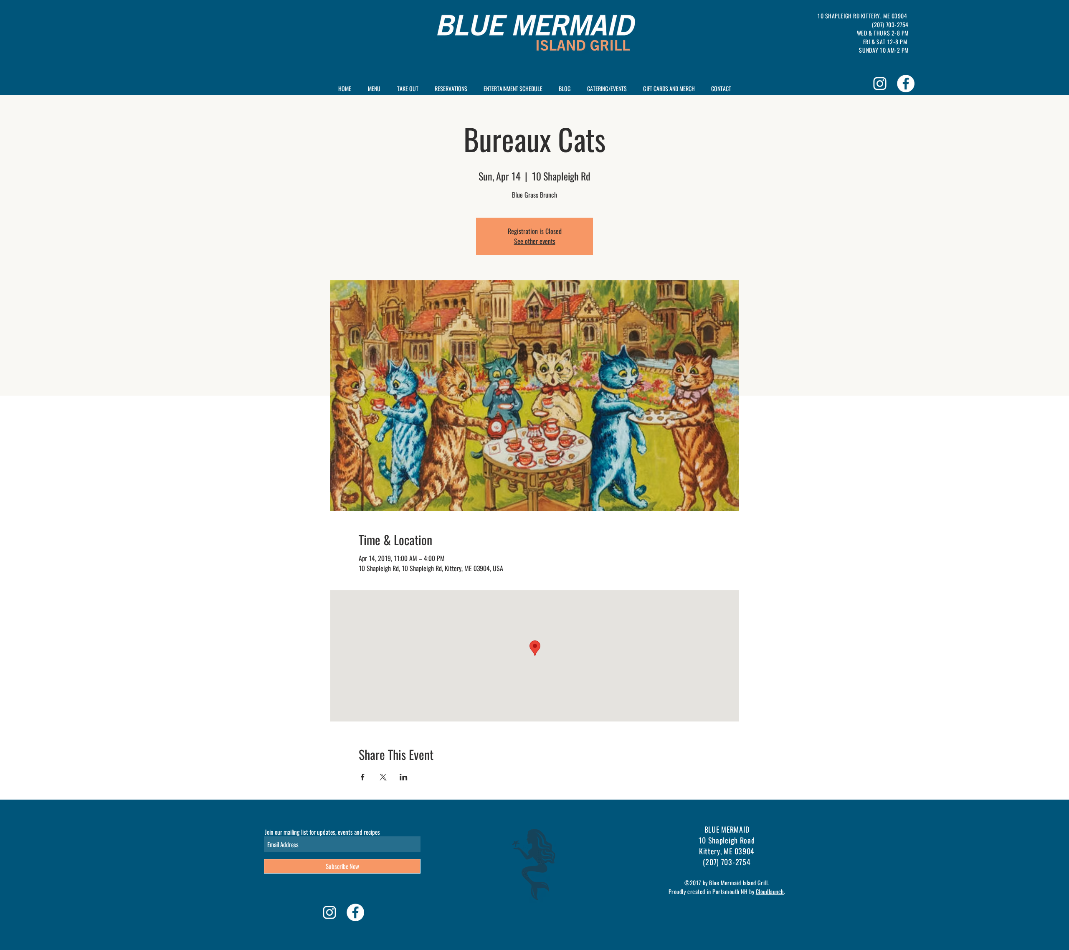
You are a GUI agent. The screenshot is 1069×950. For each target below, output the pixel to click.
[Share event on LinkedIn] (404, 777)
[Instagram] (880, 83)
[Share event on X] (383, 777)
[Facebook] (905, 83)
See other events (534, 241)
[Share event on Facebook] (363, 777)
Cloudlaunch (770, 891)
